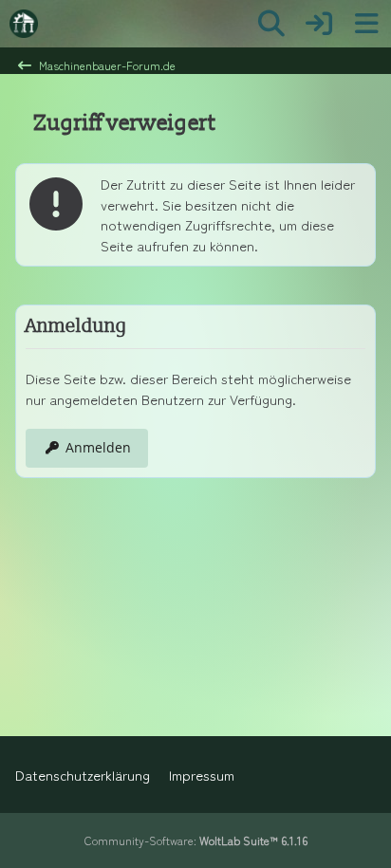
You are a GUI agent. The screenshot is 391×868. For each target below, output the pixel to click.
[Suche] (271, 24)
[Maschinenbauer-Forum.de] (24, 24)
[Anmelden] (319, 23)
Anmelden (98, 447)
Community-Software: (195, 840)
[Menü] (366, 24)
